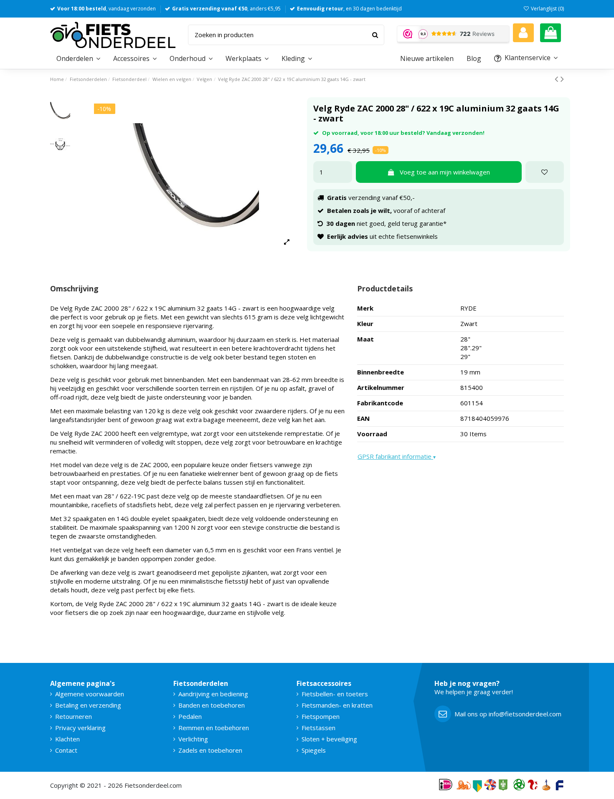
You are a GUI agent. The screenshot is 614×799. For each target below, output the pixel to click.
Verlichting (193, 739)
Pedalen (190, 716)
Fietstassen (318, 727)
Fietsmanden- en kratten (337, 705)
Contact (66, 750)
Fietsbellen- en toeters (335, 694)
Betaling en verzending (88, 705)
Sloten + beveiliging (329, 739)
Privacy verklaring (80, 727)
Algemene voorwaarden (89, 694)
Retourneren (73, 716)
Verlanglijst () (547, 8)
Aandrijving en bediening (213, 694)
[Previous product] (558, 78)
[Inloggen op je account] (523, 32)
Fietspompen (321, 716)
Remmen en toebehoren (213, 727)
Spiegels (314, 750)
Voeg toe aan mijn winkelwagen (445, 172)
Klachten (67, 739)
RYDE (468, 308)
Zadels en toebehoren (210, 750)
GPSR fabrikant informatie (397, 456)
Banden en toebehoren (211, 705)
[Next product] (562, 78)
